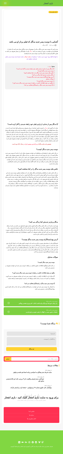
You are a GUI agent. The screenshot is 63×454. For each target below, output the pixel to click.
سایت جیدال (27, 56)
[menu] (5, 3)
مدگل (30, 51)
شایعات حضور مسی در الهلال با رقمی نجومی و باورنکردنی (41, 312)
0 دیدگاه (44, 45)
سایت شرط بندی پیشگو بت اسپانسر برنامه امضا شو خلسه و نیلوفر (32, 372)
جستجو (8, 359)
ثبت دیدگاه (31, 349)
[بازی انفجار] (57, 3)
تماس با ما (31, 411)
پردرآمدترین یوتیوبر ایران (31, 144)
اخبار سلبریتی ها (53, 12)
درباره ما (31, 415)
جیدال (46, 128)
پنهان (50, 66)
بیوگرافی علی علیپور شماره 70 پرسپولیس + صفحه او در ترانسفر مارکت (31, 387)
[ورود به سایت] (31, 448)
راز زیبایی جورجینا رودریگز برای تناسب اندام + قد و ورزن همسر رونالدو (38, 303)
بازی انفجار (48, 3)
